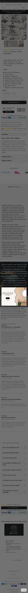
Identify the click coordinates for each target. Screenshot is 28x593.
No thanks (8, 300)
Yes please (7, 298)
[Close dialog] (25, 288)
